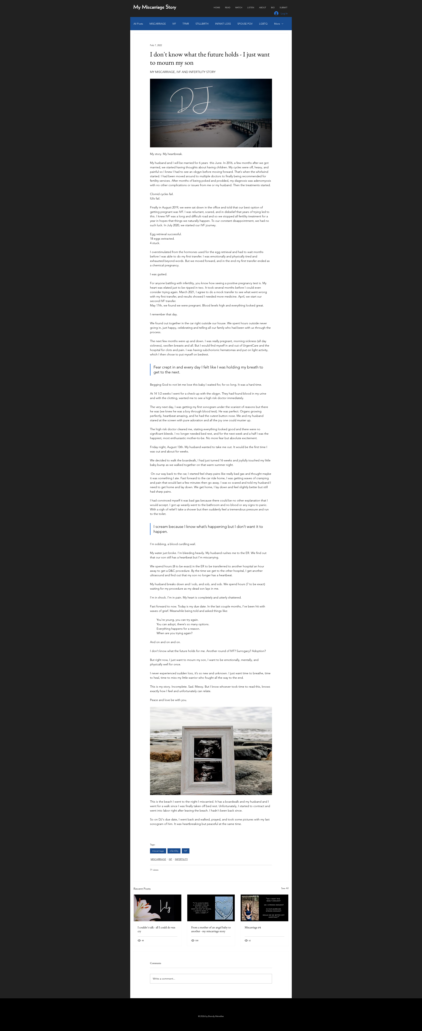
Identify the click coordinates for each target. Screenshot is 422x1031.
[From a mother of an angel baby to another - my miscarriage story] (211, 908)
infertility (174, 850)
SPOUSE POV (245, 23)
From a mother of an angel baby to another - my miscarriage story (211, 929)
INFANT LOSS (223, 23)
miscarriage (158, 850)
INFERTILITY (181, 859)
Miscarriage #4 (253, 927)
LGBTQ (263, 23)
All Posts (138, 23)
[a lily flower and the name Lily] (157, 908)
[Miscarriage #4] (264, 908)
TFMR (185, 23)
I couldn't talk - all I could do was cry (156, 929)
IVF (174, 23)
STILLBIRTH (202, 23)
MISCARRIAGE (158, 23)
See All (284, 888)
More (277, 23)
